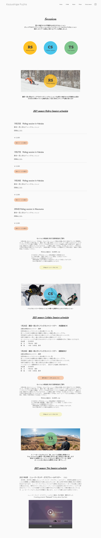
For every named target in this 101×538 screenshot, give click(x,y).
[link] (50, 124)
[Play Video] (50, 512)
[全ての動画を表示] (50, 526)
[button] (21, 143)
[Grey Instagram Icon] (95, 4)
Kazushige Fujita (16, 4)
